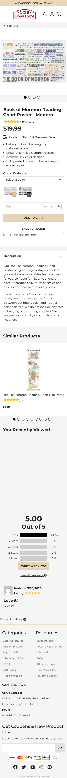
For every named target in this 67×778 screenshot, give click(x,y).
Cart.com (45, 777)
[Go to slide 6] (36, 419)
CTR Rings (9, 670)
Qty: (8, 206)
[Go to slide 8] (45, 419)
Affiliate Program (47, 664)
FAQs (39, 658)
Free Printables (12, 675)
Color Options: (15, 173)
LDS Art (8, 664)
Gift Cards (42, 652)
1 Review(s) (27, 122)
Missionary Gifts (13, 658)
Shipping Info (44, 640)
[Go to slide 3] (34, 97)
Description (12, 256)
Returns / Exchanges (49, 646)
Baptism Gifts (11, 652)
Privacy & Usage (46, 675)
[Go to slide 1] (25, 97)
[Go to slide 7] (40, 419)
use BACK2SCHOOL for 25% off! (33, 3)
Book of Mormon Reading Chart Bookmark (33, 395)
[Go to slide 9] (49, 419)
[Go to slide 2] (29, 97)
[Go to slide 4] (38, 97)
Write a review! (33, 566)
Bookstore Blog (46, 670)
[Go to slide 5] (32, 419)
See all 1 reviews (32, 575)
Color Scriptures (13, 640)
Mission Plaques (13, 646)
